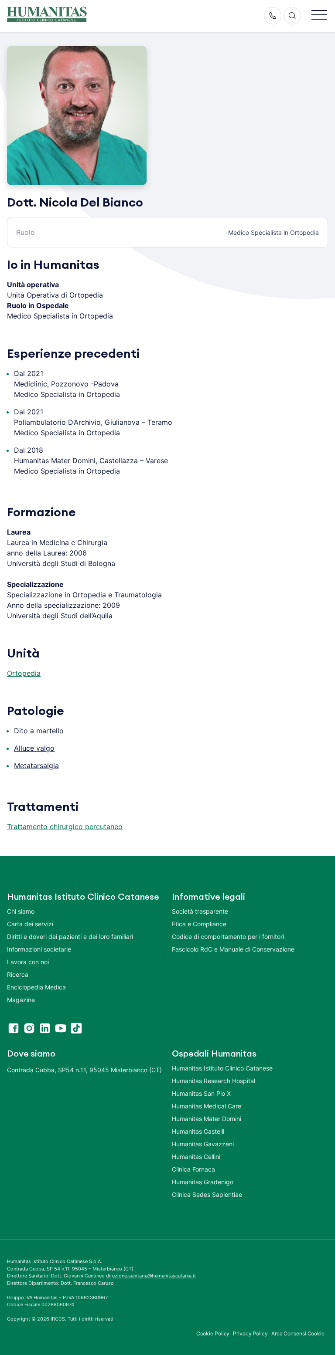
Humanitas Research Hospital (213, 1080)
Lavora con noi (28, 961)
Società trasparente (200, 911)
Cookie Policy (213, 1333)
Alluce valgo (34, 748)
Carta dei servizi (30, 924)
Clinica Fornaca (193, 1169)
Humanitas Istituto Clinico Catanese (222, 1068)
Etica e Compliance (199, 924)
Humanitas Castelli (198, 1131)
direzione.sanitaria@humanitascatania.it (151, 1276)
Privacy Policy (250, 1333)
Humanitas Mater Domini (206, 1118)
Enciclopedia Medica (36, 987)
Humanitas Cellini (196, 1156)
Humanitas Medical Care (206, 1106)
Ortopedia (24, 673)
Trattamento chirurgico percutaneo (65, 826)
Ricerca (17, 974)
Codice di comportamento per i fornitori (228, 936)
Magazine (21, 999)
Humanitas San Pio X (201, 1093)
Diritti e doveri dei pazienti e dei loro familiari (71, 936)
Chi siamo (20, 911)
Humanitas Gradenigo (202, 1182)
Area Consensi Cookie (298, 1333)
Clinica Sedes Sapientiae (207, 1194)
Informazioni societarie (39, 949)
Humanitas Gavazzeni (203, 1144)
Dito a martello (39, 730)
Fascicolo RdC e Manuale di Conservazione (233, 949)
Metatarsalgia (36, 765)
